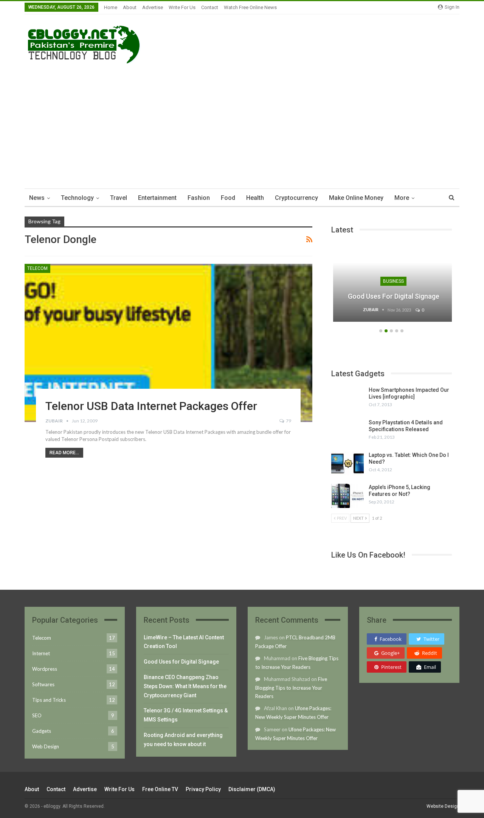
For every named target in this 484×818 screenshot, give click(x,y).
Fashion (199, 197)
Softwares (43, 684)
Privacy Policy (203, 789)
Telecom (37, 268)
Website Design (443, 806)
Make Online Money (356, 197)
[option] (391, 286)
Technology (77, 197)
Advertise (152, 7)
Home (110, 7)
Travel (118, 197)
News (37, 197)
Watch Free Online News (250, 7)
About (130, 7)
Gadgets (41, 731)
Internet (41, 653)
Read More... (64, 452)
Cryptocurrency (296, 197)
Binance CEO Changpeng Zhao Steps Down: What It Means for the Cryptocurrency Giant (185, 686)
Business (391, 281)
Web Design (45, 746)
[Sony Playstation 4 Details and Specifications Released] (347, 431)
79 (288, 421)
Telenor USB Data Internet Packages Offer (151, 406)
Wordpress (44, 669)
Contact (209, 7)
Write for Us (182, 7)
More (401, 197)
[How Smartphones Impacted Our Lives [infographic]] (347, 398)
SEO (37, 715)
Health (255, 197)
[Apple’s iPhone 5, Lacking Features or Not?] (347, 496)
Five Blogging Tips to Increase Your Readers (291, 687)
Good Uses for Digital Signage (391, 296)
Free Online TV (160, 789)
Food (228, 197)
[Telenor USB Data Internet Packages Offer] (168, 343)
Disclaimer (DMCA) (251, 789)
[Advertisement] (242, 124)
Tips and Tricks (49, 700)
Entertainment (157, 197)
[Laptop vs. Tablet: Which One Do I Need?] (347, 464)
